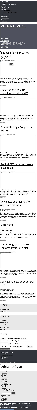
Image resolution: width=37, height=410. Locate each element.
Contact (4, 9)
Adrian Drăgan (7, 60)
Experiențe (2, 172)
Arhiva (6, 3)
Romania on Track (24, 338)
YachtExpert (4, 343)
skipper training (18, 341)
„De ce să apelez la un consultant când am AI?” (14, 91)
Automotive (5, 38)
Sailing (1, 289)
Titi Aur (18, 346)
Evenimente (5, 46)
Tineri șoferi (30, 346)
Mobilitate (5, 40)
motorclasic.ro (4, 322)
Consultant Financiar (9, 5)
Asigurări (5, 47)
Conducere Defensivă (8, 346)
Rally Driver (5, 8)
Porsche (23, 346)
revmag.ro (2, 329)
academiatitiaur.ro (4, 309)
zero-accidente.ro (4, 327)
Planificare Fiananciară (7, 341)
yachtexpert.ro (4, 320)
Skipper (4, 6)
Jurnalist (5, 2)
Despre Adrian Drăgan (10, 12)
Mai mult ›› (3, 85)
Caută (13, 393)
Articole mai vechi (5, 349)
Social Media (8, 11)
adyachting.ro (3, 311)
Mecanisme (6, 224)
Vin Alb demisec (3, 338)
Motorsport (5, 374)
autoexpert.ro (3, 324)
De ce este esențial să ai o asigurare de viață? (15, 203)
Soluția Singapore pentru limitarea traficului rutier (14, 246)
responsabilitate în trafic (13, 338)
